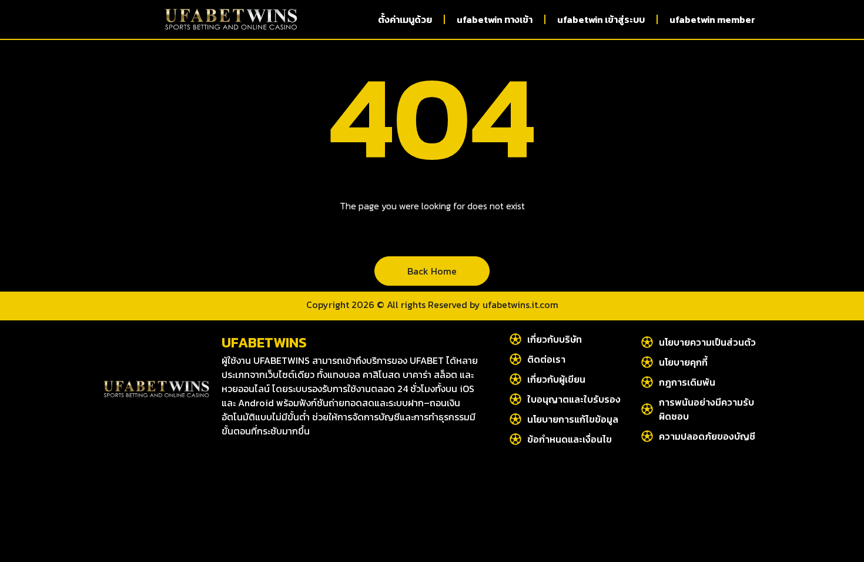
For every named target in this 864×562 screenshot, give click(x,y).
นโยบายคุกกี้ (683, 362)
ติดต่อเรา (546, 359)
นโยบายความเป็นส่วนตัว (707, 342)
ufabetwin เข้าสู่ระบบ (601, 19)
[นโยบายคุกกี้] (647, 362)
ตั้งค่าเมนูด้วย (405, 19)
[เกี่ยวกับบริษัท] (515, 339)
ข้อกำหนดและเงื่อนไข (569, 439)
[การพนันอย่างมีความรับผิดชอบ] (647, 409)
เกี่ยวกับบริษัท (554, 339)
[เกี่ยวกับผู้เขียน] (515, 379)
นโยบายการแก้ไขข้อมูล (572, 419)
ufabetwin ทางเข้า (495, 19)
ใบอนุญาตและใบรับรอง (574, 399)
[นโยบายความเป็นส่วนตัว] (647, 342)
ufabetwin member (712, 19)
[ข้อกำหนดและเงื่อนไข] (515, 439)
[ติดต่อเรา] (515, 359)
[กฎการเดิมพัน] (647, 382)
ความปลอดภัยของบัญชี (707, 436)
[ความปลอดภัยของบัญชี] (647, 436)
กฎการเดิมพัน (687, 382)
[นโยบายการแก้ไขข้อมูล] (515, 419)
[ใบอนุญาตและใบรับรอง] (515, 399)
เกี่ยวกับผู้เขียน (556, 379)
